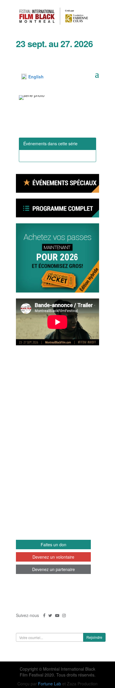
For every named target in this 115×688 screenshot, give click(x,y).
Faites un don (53, 544)
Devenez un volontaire (53, 557)
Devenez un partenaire (53, 569)
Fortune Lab (49, 684)
